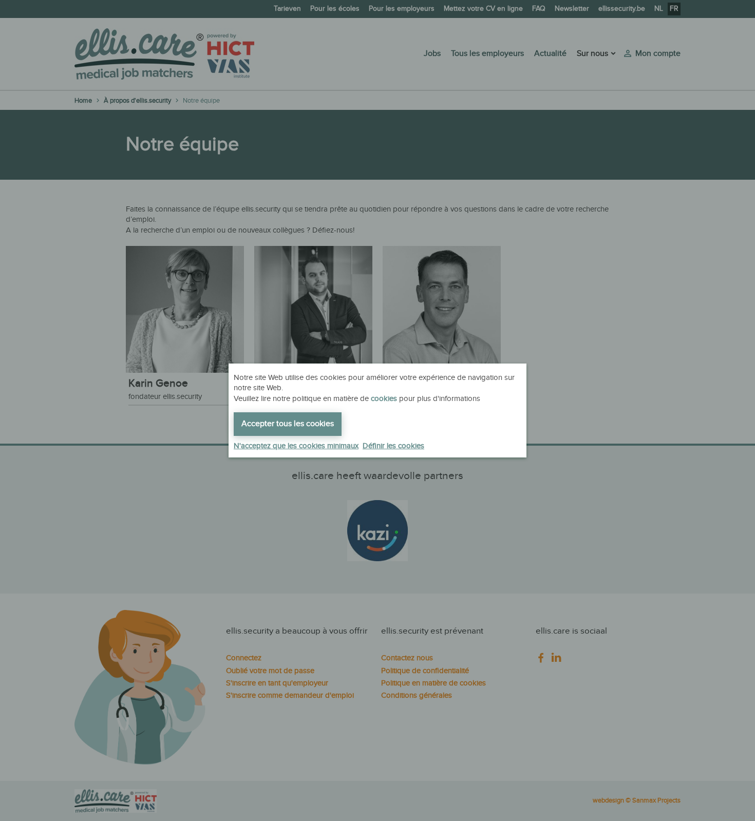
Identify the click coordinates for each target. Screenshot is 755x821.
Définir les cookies (393, 446)
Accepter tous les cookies (287, 424)
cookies (384, 398)
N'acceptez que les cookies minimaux (296, 446)
